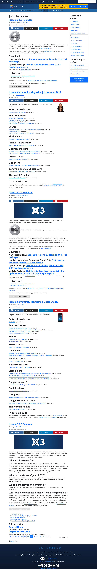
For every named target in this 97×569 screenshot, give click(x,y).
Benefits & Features (29, 11)
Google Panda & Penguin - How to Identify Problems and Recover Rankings (29, 378)
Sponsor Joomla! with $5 (52, 555)
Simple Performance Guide (16, 361)
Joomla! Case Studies (76, 40)
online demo (30, 80)
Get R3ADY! (12, 322)
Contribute (51, 11)
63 (25, 536)
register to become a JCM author (52, 186)
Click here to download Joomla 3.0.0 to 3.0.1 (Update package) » (36, 266)
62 (22, 536)
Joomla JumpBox (42, 288)
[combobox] (87, 1)
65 (31, 536)
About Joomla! (19, 11)
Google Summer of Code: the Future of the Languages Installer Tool (27, 403)
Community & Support (43, 2)
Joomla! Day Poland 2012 (15, 341)
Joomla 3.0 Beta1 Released (18, 517)
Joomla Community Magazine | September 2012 (24, 516)
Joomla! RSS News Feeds (77, 52)
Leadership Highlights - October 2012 (19, 347)
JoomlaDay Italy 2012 (14, 131)
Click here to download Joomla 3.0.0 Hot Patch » (36, 261)
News (45, 11)
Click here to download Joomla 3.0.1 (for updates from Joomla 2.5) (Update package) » (37, 272)
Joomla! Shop (74, 43)
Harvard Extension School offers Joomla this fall (21, 145)
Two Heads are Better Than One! (17, 112)
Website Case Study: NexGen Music (18, 333)
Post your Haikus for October (16, 409)
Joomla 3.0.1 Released (21, 192)
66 (34, 536)
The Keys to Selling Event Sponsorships (19, 367)
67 (37, 536)
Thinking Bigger (13, 122)
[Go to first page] (10, 536)
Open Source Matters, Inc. (47, 561)
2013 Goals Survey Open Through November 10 (21, 123)
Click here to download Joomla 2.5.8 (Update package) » (35, 65)
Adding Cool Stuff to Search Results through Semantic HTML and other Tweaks (30, 373)
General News (20, 95)
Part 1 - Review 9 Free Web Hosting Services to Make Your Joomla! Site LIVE (29, 377)
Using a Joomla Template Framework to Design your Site (24, 397)
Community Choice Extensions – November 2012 (22, 171)
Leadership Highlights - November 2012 (19, 159)
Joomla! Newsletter (76, 49)
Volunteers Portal (75, 74)
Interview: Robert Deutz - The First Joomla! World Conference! (25, 330)
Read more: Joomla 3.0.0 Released (20, 509)
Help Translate (64, 555)
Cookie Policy (41, 555)
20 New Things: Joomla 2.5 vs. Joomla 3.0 (19, 139)
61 (19, 536)
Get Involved (74, 30)
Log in (80, 555)
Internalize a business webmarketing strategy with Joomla (24, 153)
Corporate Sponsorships (77, 65)
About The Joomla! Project (78, 33)
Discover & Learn (29, 2)
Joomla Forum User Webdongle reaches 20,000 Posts (23, 385)
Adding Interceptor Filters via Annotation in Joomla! (22, 353)
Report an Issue (73, 555)
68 (40, 536)
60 (15, 536)
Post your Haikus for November (17, 178)
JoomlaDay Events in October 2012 (18, 339)
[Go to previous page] (13, 536)
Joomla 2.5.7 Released (17, 514)
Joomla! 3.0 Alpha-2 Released (18, 519)
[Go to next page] (46, 536)
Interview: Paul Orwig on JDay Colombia (19, 331)
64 (28, 536)
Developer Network (46, 48)
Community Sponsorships (78, 71)
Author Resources (57, 184)
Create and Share (75, 27)
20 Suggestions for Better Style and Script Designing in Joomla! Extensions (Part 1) (31, 355)
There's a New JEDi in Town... (16, 120)
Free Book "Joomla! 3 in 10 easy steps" (19, 391)
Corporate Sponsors (76, 68)
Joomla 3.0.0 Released (21, 424)
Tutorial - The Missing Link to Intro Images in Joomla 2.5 (24, 165)
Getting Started (75, 24)
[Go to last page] (48, 536)
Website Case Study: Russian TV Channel (19, 328)
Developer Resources (58, 2)
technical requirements (28, 76)
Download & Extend (16, 2)
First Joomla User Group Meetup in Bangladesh (21, 133)
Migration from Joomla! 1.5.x (18, 285)
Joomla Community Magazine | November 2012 (35, 92)
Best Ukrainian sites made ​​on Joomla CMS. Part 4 (22, 375)
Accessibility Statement (22, 555)
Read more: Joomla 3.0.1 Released (20, 296)
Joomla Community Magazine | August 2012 (23, 521)
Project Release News (22, 22)
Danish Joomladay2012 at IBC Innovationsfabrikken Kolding (25, 129)
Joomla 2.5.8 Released (21, 19)
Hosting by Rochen (48, 568)
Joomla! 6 (39, 11)
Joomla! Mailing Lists (76, 46)
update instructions (26, 69)
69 (43, 536)
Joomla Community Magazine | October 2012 (33, 301)
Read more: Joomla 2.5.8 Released (20, 86)
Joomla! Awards (75, 37)
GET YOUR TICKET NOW (78, 6)
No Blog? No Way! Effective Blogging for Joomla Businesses (24, 151)
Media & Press (60, 11)
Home (11, 11)
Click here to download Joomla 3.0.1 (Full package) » (38, 256)
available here (48, 51)
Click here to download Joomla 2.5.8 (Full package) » (38, 60)
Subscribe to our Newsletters (78, 80)
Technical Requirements (30, 504)
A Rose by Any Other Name (16, 118)
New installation (15, 76)
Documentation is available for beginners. (46, 80)
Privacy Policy (32, 555)
